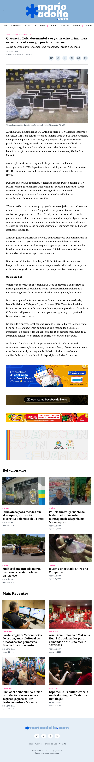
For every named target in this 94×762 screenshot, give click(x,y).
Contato (62, 744)
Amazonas (16, 26)
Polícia (52, 26)
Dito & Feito (30, 26)
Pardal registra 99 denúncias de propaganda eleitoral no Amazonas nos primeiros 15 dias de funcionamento (22, 640)
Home (4, 26)
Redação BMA (12, 52)
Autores (38, 744)
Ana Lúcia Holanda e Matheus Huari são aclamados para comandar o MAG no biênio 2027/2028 (69, 640)
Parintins (64, 26)
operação (27, 34)
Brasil (43, 26)
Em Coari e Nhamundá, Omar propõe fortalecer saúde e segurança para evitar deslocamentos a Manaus (22, 697)
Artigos (88, 26)
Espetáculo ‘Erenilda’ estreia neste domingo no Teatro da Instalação (68, 695)
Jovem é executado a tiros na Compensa (68, 570)
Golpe (18, 34)
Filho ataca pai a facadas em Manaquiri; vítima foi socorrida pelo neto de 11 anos (23, 515)
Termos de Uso (50, 744)
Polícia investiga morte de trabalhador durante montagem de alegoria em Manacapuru (67, 517)
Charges (76, 26)
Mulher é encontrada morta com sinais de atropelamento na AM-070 (22, 572)
